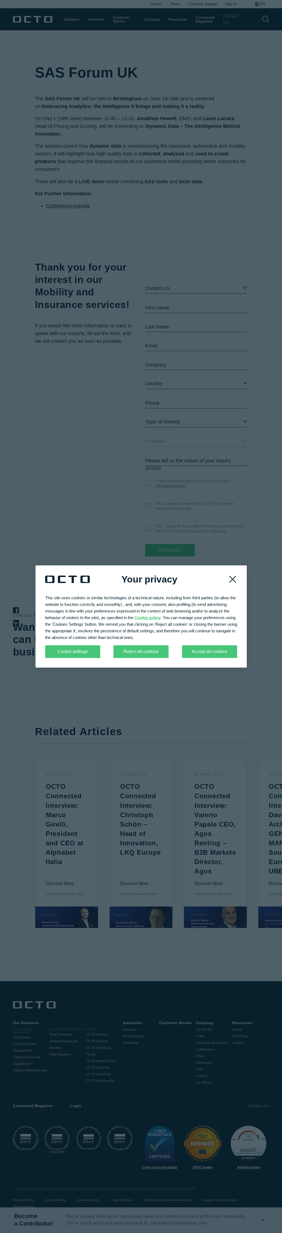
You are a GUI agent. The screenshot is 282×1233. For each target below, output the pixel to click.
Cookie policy (147, 617)
